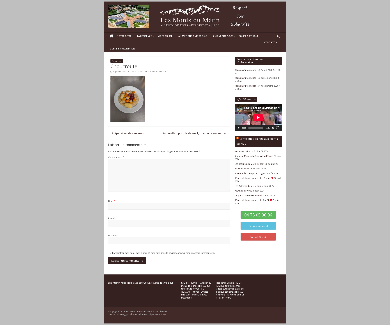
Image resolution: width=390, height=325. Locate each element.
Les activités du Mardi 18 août (249, 163)
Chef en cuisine (137, 71)
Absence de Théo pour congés (250, 173)
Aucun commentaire (157, 71)
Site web (112, 235)
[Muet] (273, 127)
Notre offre (124, 36)
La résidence (144, 36)
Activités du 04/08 (243, 190)
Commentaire (116, 157)
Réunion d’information (245, 70)
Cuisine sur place (223, 36)
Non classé (116, 61)
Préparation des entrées (126, 133)
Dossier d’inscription (122, 48)
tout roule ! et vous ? (245, 151)
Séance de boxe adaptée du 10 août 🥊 (254, 178)
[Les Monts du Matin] (111, 36)
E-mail (112, 218)
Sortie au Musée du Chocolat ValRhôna (254, 156)
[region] (39, 303)
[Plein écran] (277, 127)
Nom (111, 200)
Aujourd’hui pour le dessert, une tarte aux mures (196, 133)
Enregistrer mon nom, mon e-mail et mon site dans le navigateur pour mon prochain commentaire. (163, 252)
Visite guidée (165, 36)
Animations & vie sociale (192, 36)
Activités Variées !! (243, 168)
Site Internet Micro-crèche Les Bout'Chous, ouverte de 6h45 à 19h (141, 282)
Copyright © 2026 (117, 311)
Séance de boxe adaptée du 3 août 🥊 (253, 200)
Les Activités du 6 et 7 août (248, 185)
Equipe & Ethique (248, 36)
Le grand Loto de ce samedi (248, 195)
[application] (258, 117)
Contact (269, 42)
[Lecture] (238, 127)
